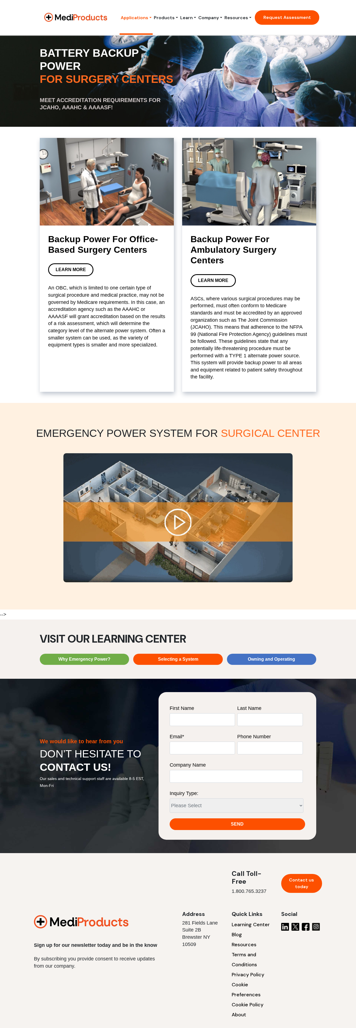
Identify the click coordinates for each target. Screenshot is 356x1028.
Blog (237, 934)
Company (208, 18)
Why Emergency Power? (84, 659)
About (239, 1014)
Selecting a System (178, 659)
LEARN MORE (71, 269)
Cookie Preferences (246, 989)
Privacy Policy (248, 974)
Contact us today (301, 883)
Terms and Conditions (244, 959)
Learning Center (251, 924)
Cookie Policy (247, 1004)
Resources (236, 18)
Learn (186, 18)
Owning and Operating (271, 659)
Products (164, 18)
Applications (134, 18)
